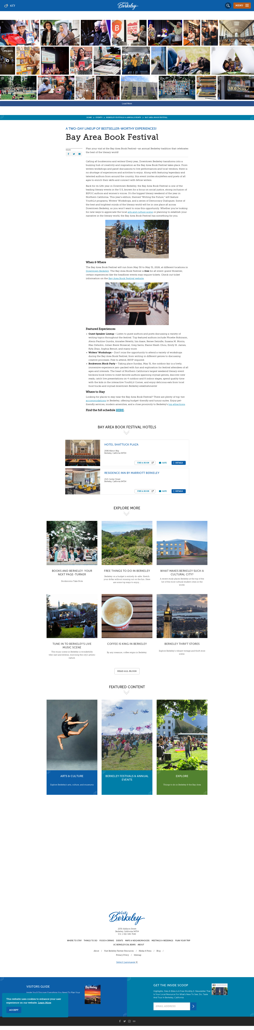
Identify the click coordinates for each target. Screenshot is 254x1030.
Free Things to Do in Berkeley (127, 571)
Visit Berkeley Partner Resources (119, 951)
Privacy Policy (122, 955)
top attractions (176, 404)
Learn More (44, 1003)
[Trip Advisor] (134, 1021)
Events (119, 941)
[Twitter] (124, 1021)
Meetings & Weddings (162, 941)
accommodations (96, 401)
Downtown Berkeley (97, 271)
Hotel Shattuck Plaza (121, 444)
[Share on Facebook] (68, 153)
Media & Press (145, 951)
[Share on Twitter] (74, 153)
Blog (159, 951)
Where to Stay (74, 941)
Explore (182, 776)
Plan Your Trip (182, 941)
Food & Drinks (106, 941)
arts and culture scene (140, 212)
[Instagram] (129, 1021)
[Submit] (193, 1006)
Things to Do (90, 941)
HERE (120, 410)
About (141, 945)
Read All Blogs (127, 671)
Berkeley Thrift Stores (182, 644)
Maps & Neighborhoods (137, 941)
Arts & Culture (71, 776)
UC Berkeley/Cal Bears (124, 945)
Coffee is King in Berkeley (127, 644)
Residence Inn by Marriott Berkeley (131, 473)
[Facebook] (120, 1021)
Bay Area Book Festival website (126, 278)
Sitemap (137, 955)
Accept (13, 1010)
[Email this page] (79, 153)
